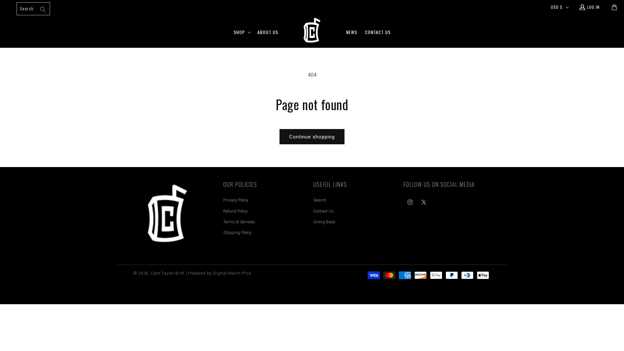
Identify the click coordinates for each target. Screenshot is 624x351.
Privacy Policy (235, 200)
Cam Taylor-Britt (168, 273)
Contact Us (323, 211)
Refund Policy (235, 211)
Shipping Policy (237, 232)
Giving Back (324, 221)
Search (319, 200)
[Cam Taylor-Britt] (167, 214)
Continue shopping (312, 137)
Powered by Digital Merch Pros (219, 273)
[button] (242, 32)
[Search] (43, 9)
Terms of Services (239, 221)
